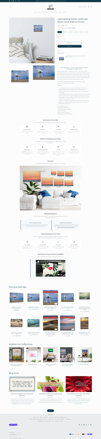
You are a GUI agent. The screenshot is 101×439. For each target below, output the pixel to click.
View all (50, 410)
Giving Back (57, 421)
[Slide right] (76, 64)
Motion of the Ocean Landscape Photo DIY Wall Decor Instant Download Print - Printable (50, 333)
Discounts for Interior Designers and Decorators (38, 419)
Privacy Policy (67, 419)
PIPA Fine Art (13, 438)
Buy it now (69, 46)
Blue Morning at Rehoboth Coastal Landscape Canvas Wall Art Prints (33, 333)
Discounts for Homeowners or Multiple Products (58, 417)
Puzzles (61, 421)
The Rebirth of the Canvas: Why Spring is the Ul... (50, 394)
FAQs (53, 421)
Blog (41, 417)
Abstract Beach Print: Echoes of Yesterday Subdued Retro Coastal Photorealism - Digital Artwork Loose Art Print (84, 308)
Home (38, 417)
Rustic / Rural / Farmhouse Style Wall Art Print (16, 365)
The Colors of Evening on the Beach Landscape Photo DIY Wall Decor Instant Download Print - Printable (67, 333)
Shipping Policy (41, 421)
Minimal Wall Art (84, 364)
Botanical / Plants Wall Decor (50, 365)
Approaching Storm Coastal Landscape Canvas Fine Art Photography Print (16, 308)
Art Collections (45, 417)
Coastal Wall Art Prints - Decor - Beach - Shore (67, 365)
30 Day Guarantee (48, 421)
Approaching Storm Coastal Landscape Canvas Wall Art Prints (76, 55)
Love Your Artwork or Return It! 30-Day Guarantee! (65, 227)
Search (34, 417)
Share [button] (59, 50)
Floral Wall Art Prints (33, 364)
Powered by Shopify (18, 438)
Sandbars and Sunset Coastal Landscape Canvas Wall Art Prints (84, 333)
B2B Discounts (50, 419)
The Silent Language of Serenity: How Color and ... (22, 394)
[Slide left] (71, 64)
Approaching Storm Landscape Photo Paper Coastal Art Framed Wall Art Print (67, 308)
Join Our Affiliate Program (59, 419)
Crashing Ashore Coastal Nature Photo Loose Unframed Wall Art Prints (16, 333)
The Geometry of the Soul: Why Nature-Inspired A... (78, 394)
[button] (10, 7)
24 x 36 (60, 34)
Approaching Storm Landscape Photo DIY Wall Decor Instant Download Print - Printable (50, 308)
